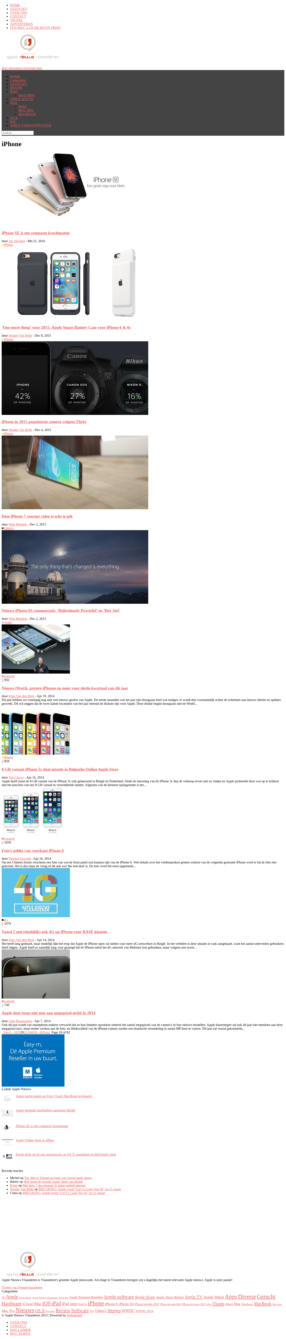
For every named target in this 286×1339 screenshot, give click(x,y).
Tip (92, 1311)
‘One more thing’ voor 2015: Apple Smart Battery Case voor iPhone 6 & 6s (66, 327)
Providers (50, 1311)
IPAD (14, 91)
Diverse (247, 1296)
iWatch (229, 1304)
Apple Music (25, 1297)
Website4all (74, 1315)
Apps (231, 1296)
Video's (9, 528)
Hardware (12, 1303)
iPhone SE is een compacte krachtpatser (36, 233)
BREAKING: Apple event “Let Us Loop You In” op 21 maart (80, 1189)
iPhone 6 (111, 1304)
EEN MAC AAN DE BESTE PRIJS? (35, 27)
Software (80, 1310)
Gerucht (9, 676)
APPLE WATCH (21, 99)
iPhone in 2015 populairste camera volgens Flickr (44, 421)
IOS (12, 121)
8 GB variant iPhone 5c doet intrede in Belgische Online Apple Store (60, 769)
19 (19, 1032)
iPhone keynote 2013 (146, 1304)
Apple (8, 622)
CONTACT (18, 16)
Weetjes (114, 1310)
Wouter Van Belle (20, 335)
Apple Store (145, 1297)
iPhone (8, 245)
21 (25, 1032)
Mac (237, 1304)
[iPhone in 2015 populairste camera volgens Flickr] (75, 414)
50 (35, 1032)
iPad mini (69, 1304)
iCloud (27, 1304)
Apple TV (193, 1297)
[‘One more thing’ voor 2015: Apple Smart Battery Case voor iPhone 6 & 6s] (75, 319)
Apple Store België (170, 1297)
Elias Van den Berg (21, 696)
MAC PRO (26, 110)
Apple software (119, 1296)
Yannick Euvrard (19, 858)
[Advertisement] (33, 1224)
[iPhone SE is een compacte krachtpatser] (75, 225)
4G (6, 920)
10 (15, 1032)
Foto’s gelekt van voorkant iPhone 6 (33, 850)
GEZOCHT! (18, 9)
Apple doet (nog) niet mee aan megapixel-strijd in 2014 (48, 1013)
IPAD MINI (26, 95)
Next (46, 1032)
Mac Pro (8, 1311)
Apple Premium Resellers (86, 1297)
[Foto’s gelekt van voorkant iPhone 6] (36, 835)
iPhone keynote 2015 (194, 1304)
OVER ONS (18, 12)
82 (41, 1032)
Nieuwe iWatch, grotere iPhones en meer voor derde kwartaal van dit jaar (65, 688)
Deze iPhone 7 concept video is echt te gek (37, 516)
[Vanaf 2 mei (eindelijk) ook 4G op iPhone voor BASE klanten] (36, 916)
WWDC (128, 1310)
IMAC (22, 106)
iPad (56, 1303)
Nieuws (24, 1310)
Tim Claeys (16, 777)
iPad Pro (82, 1304)
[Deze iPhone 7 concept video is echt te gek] (75, 508)
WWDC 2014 (144, 1311)
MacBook (263, 1303)
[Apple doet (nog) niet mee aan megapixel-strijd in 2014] (36, 997)
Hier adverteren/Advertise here (22, 68)
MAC (14, 103)
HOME (15, 5)
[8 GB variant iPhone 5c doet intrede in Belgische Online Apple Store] (36, 753)
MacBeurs (247, 1304)
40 (32, 1032)
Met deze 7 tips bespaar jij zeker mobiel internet (54, 1185)
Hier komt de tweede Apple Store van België (53, 1181)
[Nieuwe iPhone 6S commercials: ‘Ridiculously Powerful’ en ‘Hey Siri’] (75, 602)
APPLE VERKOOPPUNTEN (30, 125)
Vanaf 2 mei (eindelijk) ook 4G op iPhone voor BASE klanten (54, 932)
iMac (37, 1304)
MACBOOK (27, 114)
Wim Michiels (18, 524)
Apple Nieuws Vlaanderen (45, 1298)
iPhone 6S (126, 1304)
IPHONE (16, 88)
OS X (14, 118)
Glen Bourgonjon (20, 1021)
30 (29, 1032)
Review (63, 1310)
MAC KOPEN (20, 1333)
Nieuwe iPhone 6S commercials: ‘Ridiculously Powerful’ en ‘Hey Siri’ (61, 610)
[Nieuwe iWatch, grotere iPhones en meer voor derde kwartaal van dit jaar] (36, 672)
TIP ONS (16, 20)
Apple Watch (213, 1297)
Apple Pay (63, 1298)
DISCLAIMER (20, 1330)
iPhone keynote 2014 (170, 1304)
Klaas (14, 1185)
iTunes (218, 1303)
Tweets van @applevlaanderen (22, 1287)
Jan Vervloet (17, 241)
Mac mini (277, 1304)
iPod (209, 1304)
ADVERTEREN (21, 24)
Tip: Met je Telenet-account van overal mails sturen (58, 1178)
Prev (6, 1032)
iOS (46, 1303)
